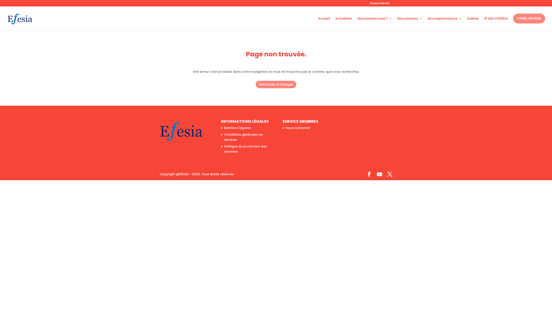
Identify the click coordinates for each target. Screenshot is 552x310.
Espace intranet (380, 3)
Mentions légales (237, 128)
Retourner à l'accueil (276, 84)
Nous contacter (297, 128)
